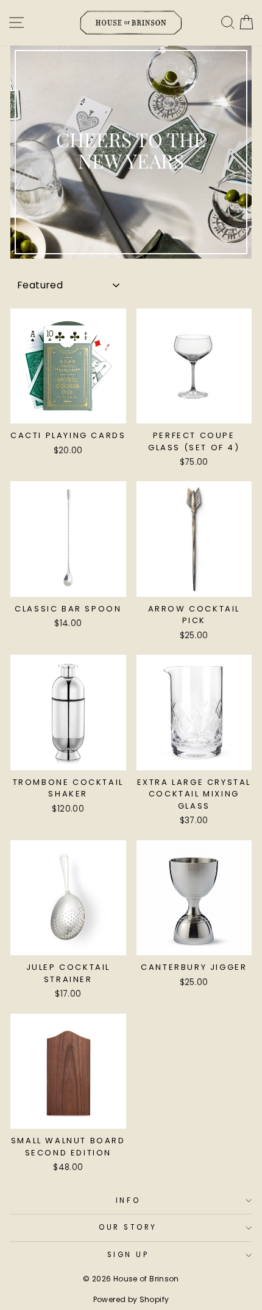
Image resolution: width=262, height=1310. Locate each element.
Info (128, 1200)
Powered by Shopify (131, 1299)
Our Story (128, 1227)
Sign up (128, 1254)
